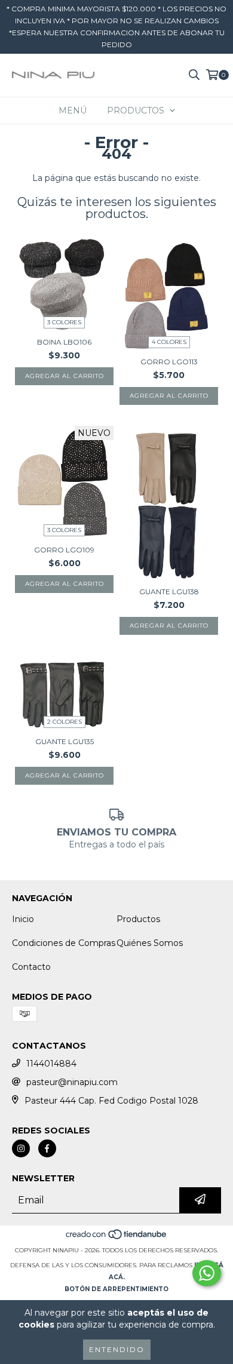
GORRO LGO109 (64, 549)
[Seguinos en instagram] (21, 1148)
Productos (138, 919)
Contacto (31, 966)
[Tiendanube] (117, 1238)
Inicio (23, 919)
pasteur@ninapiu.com (72, 1082)
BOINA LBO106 (64, 341)
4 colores (169, 342)
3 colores (64, 322)
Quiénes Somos (149, 943)
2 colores (64, 722)
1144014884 (51, 1063)
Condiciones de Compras (63, 943)
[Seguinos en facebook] (47, 1148)
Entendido (117, 1349)
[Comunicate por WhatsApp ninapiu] (206, 1273)
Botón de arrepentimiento (116, 1289)
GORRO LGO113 (169, 361)
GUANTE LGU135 (64, 741)
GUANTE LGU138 (169, 591)
